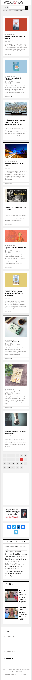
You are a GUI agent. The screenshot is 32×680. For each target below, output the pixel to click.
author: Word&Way (19, 126)
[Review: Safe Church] (16, 327)
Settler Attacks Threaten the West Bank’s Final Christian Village (14, 566)
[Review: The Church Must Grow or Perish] (16, 195)
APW (6, 119)
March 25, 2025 (9, 392)
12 (5, 463)
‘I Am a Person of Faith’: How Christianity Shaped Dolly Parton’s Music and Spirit (16, 554)
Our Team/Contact (9, 636)
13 (9, 463)
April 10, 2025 (9, 297)
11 (25, 459)
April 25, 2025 (9, 126)
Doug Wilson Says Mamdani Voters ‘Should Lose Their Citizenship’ (14, 573)
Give (5, 640)
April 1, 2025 (8, 343)
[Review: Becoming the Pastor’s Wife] (16, 236)
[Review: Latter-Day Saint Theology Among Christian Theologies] (16, 280)
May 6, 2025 (8, 40)
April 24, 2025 (9, 167)
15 (17, 463)
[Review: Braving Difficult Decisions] (16, 66)
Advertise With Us (9, 651)
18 (5, 467)
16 (21, 463)
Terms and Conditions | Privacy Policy (16, 674)
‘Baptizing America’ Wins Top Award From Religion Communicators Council (15, 122)
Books (7, 34)
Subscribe (7, 663)
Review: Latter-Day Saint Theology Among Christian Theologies (14, 293)
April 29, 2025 (9, 81)
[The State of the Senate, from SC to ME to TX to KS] (11, 619)
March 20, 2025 (9, 435)
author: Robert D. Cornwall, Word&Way (13, 41)
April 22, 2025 (9, 211)
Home (5, 10)
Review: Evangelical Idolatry (14, 391)
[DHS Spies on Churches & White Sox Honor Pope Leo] (11, 601)
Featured (12, 34)
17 (25, 463)
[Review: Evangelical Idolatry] (16, 375)
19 (9, 467)
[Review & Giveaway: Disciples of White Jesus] (16, 419)
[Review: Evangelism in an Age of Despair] (16, 24)
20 (13, 467)
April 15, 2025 (9, 250)
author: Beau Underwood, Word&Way (12, 168)
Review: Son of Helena (12, 546)
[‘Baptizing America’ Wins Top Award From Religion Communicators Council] (16, 108)
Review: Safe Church (12, 342)
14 (13, 463)
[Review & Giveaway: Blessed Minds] (16, 151)
